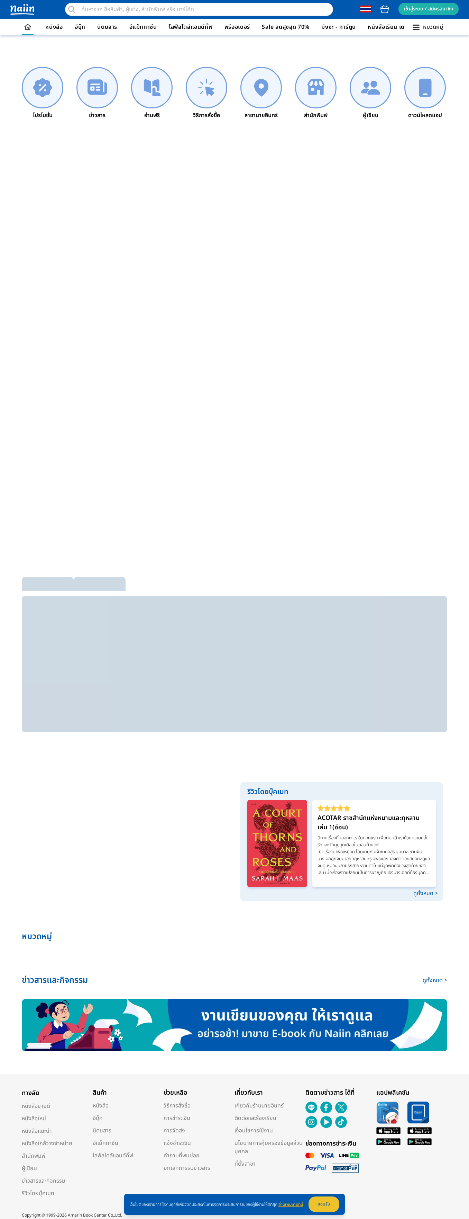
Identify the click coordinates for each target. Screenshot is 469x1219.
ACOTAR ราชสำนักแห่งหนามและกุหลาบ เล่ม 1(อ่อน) (369, 822)
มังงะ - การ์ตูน (338, 27)
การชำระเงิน (177, 1118)
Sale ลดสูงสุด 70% (286, 27)
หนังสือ (54, 27)
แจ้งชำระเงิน (177, 1143)
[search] (71, 9)
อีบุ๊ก (80, 27)
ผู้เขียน (29, 1168)
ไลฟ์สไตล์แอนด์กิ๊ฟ (190, 27)
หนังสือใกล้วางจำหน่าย (47, 1143)
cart (384, 9)
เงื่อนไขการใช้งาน (253, 1131)
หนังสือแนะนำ (37, 1131)
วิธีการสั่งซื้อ (177, 1106)
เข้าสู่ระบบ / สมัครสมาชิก (428, 8)
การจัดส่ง (174, 1131)
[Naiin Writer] (234, 1025)
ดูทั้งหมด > (425, 893)
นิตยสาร (107, 27)
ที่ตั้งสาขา (245, 1164)
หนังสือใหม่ (34, 1118)
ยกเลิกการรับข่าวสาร (187, 1168)
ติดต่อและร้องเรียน (255, 1118)
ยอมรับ (324, 1204)
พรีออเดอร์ (237, 27)
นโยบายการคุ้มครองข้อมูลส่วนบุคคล (268, 1147)
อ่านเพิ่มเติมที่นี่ (290, 1204)
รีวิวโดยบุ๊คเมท (38, 1193)
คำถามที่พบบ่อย (182, 1155)
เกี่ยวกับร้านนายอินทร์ (259, 1106)
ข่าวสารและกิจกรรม (43, 1181)
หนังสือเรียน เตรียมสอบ (396, 27)
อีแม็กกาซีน (143, 27)
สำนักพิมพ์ (33, 1156)
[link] (42, 93)
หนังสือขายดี (36, 1106)
